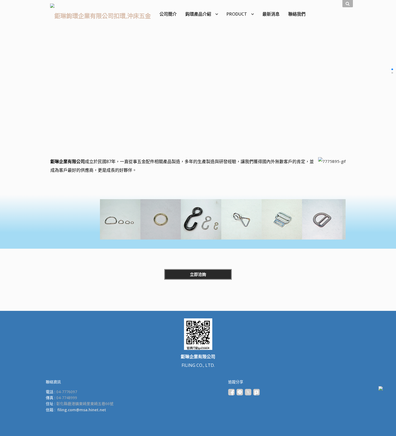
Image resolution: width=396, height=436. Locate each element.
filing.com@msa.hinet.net (81, 409)
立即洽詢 (198, 274)
